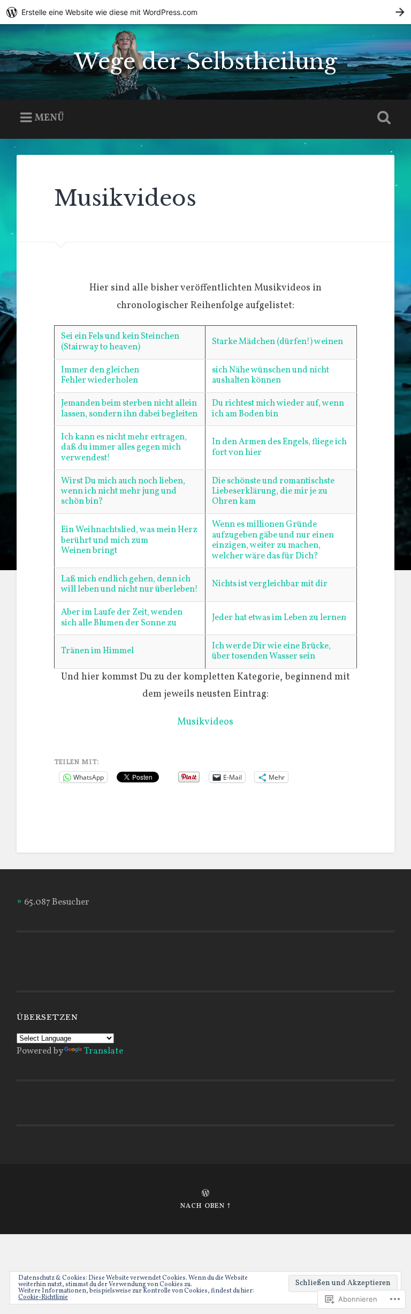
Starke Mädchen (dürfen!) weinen (277, 342)
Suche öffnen (382, 118)
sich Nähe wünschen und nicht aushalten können (270, 375)
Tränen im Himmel (97, 651)
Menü (49, 117)
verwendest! (85, 458)
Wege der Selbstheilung (205, 61)
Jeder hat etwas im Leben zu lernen (279, 618)
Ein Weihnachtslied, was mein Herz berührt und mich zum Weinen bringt (129, 540)
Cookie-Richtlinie (43, 1297)
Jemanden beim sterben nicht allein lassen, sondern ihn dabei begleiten (129, 409)
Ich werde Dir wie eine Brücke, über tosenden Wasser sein (271, 651)
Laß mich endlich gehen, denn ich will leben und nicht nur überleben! (129, 584)
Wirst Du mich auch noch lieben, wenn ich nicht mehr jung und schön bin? (123, 491)
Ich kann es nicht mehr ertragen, (124, 437)
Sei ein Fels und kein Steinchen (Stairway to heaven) (120, 342)
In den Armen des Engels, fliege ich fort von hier (279, 447)
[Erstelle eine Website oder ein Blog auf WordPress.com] (205, 1194)
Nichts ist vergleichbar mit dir (270, 584)
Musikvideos (205, 722)
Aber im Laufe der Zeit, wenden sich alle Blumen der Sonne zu (121, 618)
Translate (103, 1051)
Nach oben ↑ (205, 1206)
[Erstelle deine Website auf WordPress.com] (205, 12)
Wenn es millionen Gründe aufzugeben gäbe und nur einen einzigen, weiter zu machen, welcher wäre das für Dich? (273, 540)
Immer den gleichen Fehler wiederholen (100, 375)
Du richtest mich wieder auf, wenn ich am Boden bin (278, 409)
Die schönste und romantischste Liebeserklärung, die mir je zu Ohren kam (273, 491)
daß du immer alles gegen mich (121, 447)
